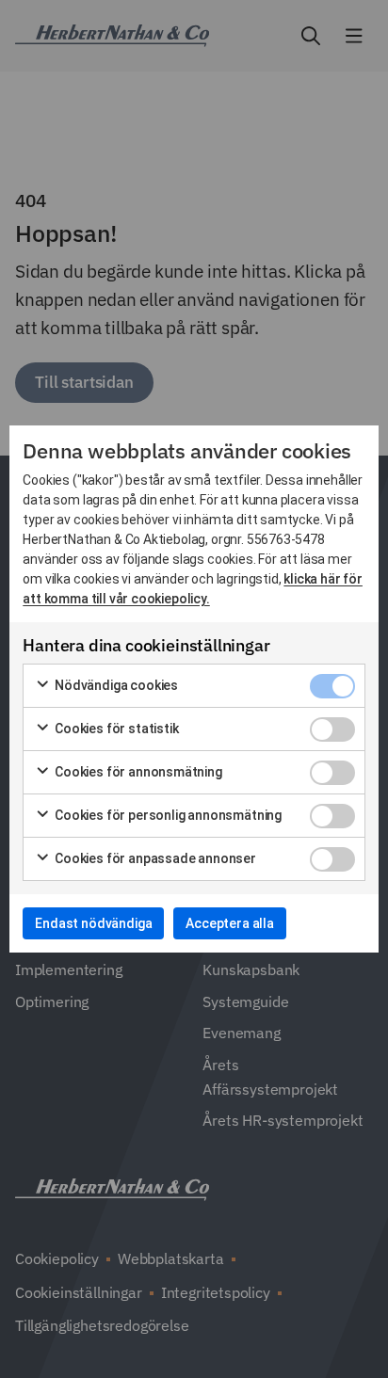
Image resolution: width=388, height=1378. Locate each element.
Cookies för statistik (115, 728)
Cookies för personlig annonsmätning (167, 815)
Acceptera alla (230, 923)
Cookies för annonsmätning (137, 771)
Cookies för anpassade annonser (154, 858)
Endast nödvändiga (93, 923)
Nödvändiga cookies (115, 685)
